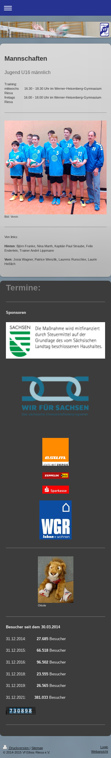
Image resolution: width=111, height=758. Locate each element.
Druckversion (19, 748)
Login (104, 747)
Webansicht (99, 751)
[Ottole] (55, 579)
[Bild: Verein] (55, 167)
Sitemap (37, 748)
